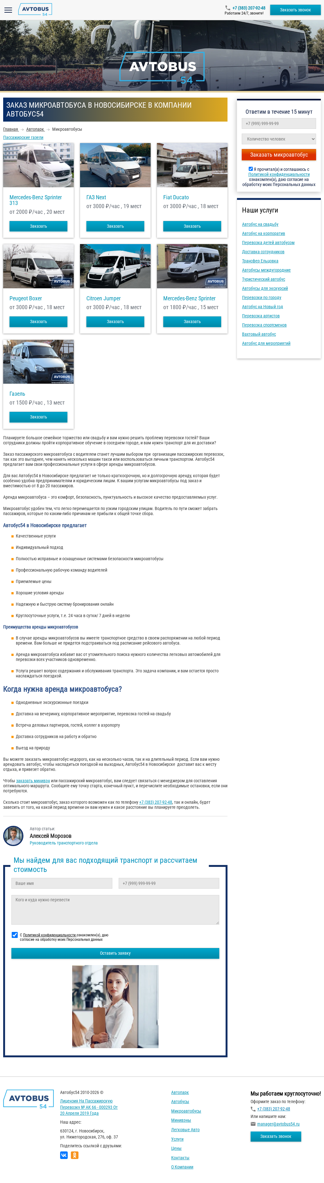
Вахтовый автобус (259, 334)
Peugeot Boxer (25, 298)
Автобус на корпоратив (263, 233)
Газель (17, 394)
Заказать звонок (295, 9)
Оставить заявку (115, 953)
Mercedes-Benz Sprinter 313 (35, 200)
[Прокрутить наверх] (20, 1168)
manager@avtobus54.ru (278, 1123)
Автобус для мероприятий (266, 343)
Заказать (38, 226)
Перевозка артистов (261, 315)
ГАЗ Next (96, 197)
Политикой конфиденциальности (279, 174)
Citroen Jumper (103, 298)
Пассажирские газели (23, 137)
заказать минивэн (33, 780)
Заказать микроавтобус (279, 154)
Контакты (180, 1157)
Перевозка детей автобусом (268, 242)
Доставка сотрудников (263, 251)
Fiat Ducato (176, 197)
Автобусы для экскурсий (265, 288)
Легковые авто (185, 1129)
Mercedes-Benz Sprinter (189, 298)
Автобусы (180, 1101)
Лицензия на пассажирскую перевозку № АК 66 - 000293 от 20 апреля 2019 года (89, 1107)
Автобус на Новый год (262, 306)
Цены (176, 1148)
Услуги (177, 1139)
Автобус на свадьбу (260, 224)
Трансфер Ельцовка (260, 260)
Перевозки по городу (261, 297)
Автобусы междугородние (266, 270)
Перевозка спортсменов (264, 324)
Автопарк (180, 1092)
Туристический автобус (263, 279)
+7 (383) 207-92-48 (249, 7)
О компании (182, 1166)
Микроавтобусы (186, 1111)
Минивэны (181, 1120)
